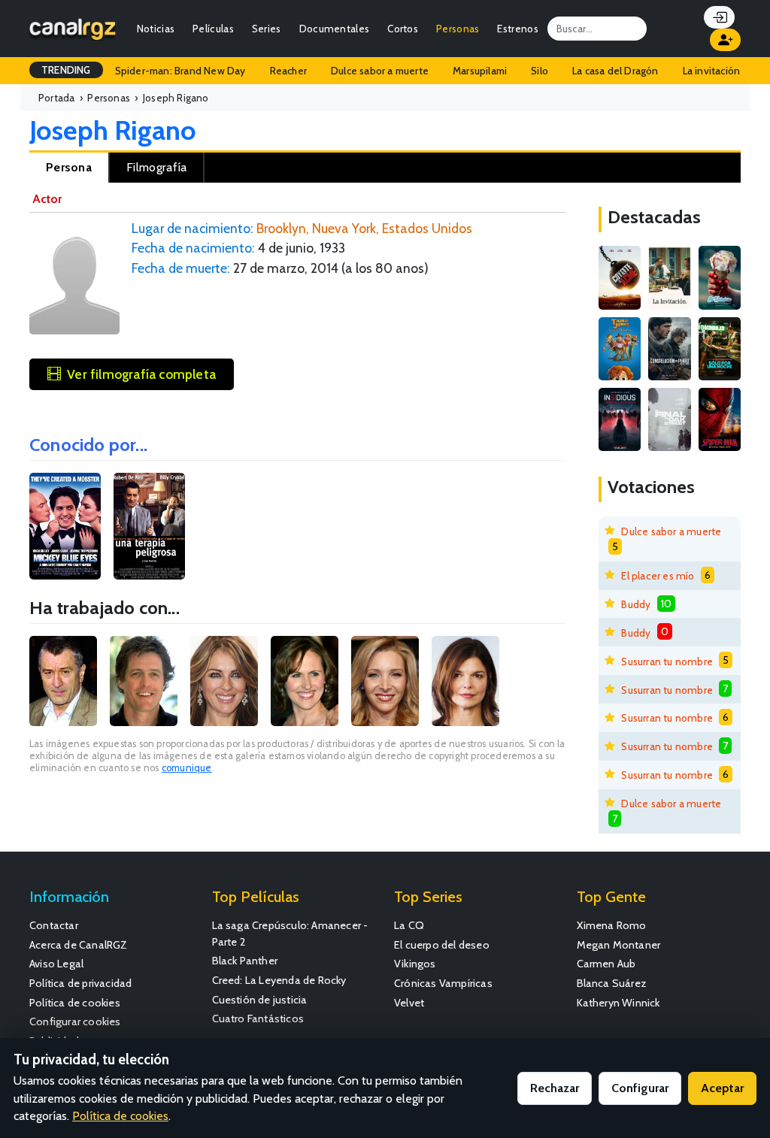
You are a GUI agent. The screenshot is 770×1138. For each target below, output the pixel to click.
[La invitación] (669, 277)
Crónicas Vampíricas (443, 983)
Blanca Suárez (612, 983)
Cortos (402, 29)
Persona (69, 167)
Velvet (409, 1002)
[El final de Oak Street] (669, 419)
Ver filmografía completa (141, 374)
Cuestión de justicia (260, 999)
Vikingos (415, 963)
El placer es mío (657, 576)
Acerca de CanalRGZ (78, 945)
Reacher (288, 71)
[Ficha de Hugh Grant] (143, 681)
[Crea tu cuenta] (725, 40)
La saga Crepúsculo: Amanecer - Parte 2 (290, 934)
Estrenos (517, 29)
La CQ (409, 925)
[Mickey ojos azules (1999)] (65, 526)
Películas (213, 29)
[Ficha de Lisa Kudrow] (385, 681)
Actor (47, 199)
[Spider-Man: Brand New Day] (720, 419)
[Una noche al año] (720, 348)
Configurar (639, 1088)
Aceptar (722, 1088)
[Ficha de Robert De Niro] (63, 681)
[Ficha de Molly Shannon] (304, 681)
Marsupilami (480, 71)
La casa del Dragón (615, 71)
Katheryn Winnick (618, 1002)
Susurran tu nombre (667, 661)
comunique (187, 767)
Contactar (53, 925)
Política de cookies (74, 1002)
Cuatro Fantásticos (258, 1018)
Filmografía (156, 167)
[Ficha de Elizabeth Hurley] (224, 681)
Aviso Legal (56, 963)
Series (266, 29)
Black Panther (245, 960)
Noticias (155, 29)
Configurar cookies (75, 1021)
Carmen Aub (606, 963)
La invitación (712, 71)
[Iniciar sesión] (719, 17)
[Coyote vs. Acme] (620, 277)
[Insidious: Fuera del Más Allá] (620, 419)
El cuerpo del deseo (442, 945)
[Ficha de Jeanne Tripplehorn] (465, 681)
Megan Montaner (619, 945)
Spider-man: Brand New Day (180, 71)
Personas (457, 29)
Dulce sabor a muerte (380, 71)
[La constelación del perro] (669, 348)
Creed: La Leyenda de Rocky (279, 980)
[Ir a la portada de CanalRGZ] (72, 28)
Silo (539, 71)
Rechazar (554, 1088)
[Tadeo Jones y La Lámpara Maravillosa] (620, 348)
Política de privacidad (80, 983)
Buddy (635, 604)
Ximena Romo (612, 925)
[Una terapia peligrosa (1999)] (149, 526)
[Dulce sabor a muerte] (720, 277)
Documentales (334, 29)
